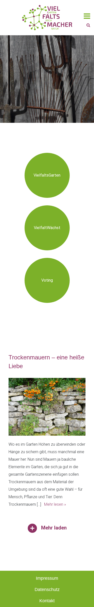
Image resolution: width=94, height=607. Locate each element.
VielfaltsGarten (47, 175)
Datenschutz (47, 589)
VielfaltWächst (47, 227)
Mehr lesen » (55, 504)
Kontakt (47, 600)
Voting (47, 280)
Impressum (47, 578)
